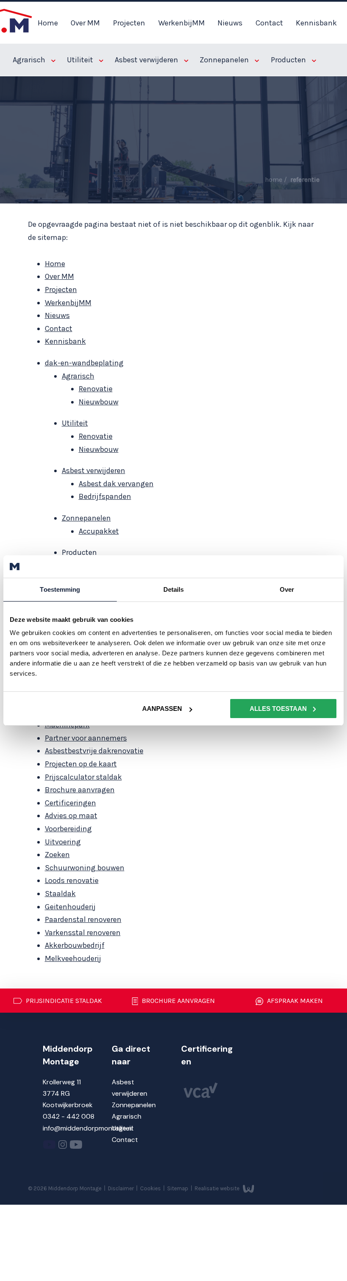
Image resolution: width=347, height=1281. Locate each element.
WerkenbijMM (181, 23)
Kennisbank (316, 23)
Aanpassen (162, 708)
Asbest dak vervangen (116, 483)
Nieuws (230, 23)
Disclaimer (121, 1188)
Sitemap (178, 1188)
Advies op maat (71, 815)
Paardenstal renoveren (83, 919)
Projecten (129, 23)
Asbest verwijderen (147, 59)
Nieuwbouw (98, 402)
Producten (289, 59)
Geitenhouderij (70, 906)
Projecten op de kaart (81, 764)
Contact (269, 23)
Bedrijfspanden (105, 496)
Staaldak (60, 893)
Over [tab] (287, 589)
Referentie (304, 179)
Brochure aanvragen (80, 789)
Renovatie (96, 388)
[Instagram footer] (62, 1146)
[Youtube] (49, 1146)
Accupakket (99, 531)
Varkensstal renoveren (83, 932)
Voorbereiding (68, 828)
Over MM (85, 23)
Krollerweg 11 (62, 1082)
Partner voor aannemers (86, 738)
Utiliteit (81, 59)
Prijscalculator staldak (83, 777)
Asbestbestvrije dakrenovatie (94, 750)
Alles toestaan (278, 708)
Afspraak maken (294, 1001)
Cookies (151, 1188)
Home (48, 23)
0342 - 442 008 (68, 1116)
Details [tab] (173, 589)
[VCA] (201, 1095)
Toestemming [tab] (60, 589)
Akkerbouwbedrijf (75, 945)
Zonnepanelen (225, 59)
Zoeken (57, 854)
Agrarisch (30, 59)
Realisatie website (218, 1188)
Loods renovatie (72, 880)
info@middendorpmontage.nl (88, 1128)
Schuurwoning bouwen (84, 867)
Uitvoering (63, 842)
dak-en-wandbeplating (84, 363)
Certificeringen (70, 803)
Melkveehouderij (73, 958)
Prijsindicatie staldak (63, 1001)
